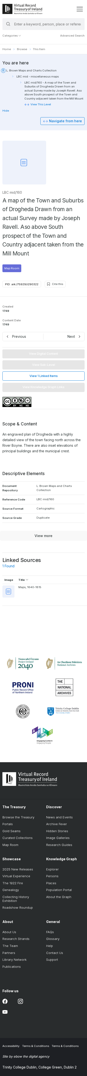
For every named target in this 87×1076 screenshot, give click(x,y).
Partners (8, 953)
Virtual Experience (16, 876)
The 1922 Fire (12, 883)
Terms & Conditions (35, 1046)
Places (51, 883)
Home (6, 49)
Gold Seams (11, 831)
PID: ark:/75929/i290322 (21, 284)
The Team (10, 946)
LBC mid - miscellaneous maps (37, 76)
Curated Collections (17, 838)
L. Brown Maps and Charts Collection (31, 70)
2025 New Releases (17, 869)
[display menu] (80, 9)
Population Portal (59, 890)
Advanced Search (72, 35)
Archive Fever (56, 824)
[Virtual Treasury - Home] (22, 9)
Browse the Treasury (18, 817)
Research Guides (59, 845)
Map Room (11, 268)
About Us (9, 932)
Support (52, 959)
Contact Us (54, 953)
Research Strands (15, 939)
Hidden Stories (57, 831)
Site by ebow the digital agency (25, 1056)
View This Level (40, 104)
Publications (11, 966)
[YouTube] (4, 1012)
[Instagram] (20, 1002)
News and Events (59, 817)
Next (71, 336)
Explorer (52, 869)
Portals (7, 824)
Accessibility (10, 1046)
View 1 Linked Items (43, 376)
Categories (10, 35)
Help (49, 946)
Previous (19, 336)
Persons (52, 876)
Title (22, 580)
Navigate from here (65, 121)
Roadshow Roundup (17, 907)
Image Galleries (58, 838)
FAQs (50, 932)
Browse (22, 49)
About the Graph (58, 897)
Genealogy (10, 890)
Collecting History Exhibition (15, 899)
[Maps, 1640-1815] (8, 591)
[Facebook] (4, 1002)
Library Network (14, 959)
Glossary (52, 939)
